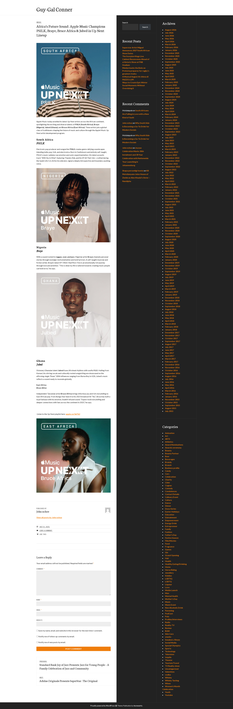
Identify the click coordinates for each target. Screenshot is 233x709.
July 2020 (169, 242)
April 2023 (169, 146)
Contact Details (172, 494)
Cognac (168, 485)
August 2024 (170, 99)
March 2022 (170, 184)
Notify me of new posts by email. (52, 642)
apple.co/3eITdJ (73, 414)
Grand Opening (172, 555)
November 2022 (172, 161)
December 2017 (172, 332)
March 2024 (170, 114)
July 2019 (169, 277)
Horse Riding (171, 570)
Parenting (169, 610)
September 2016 (172, 373)
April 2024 (169, 111)
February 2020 (171, 257)
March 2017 (170, 359)
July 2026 (169, 33)
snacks (168, 637)
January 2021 (171, 225)
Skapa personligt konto (132, 170)
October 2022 (171, 164)
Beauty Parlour (172, 453)
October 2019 (171, 268)
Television (169, 654)
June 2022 (169, 175)
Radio (167, 622)
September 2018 (172, 306)
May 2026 (169, 38)
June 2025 (169, 70)
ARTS (167, 439)
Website (39, 620)
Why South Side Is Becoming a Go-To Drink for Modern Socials (135, 126)
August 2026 (170, 30)
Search (125, 22)
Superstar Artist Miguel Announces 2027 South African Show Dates (136, 50)
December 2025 (172, 53)
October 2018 (171, 303)
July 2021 (169, 207)
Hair (167, 558)
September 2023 (172, 131)
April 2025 (169, 76)
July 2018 (169, 312)
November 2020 (172, 230)
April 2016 (169, 388)
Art (166, 436)
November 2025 (172, 56)
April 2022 (169, 181)
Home (168, 567)
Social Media (170, 642)
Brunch (168, 465)
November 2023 (172, 126)
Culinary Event (171, 497)
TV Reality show (172, 666)
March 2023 (170, 149)
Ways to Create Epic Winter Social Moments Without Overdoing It (134, 85)
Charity (168, 479)
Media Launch (171, 590)
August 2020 (170, 239)
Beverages (170, 459)
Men (167, 593)
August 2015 (170, 408)
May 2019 (169, 283)
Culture (168, 500)
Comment (40, 569)
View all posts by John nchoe (49, 517)
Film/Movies (170, 541)
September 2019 (172, 271)
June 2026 (169, 35)
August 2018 (170, 309)
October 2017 (171, 338)
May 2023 (169, 143)
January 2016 (171, 396)
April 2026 (169, 41)
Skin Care (169, 634)
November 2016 (172, 367)
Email (39, 610)
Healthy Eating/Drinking (176, 564)
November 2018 (172, 300)
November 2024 (172, 91)
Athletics (169, 442)
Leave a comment (46, 530)
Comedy (169, 488)
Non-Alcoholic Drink (174, 608)
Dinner (168, 506)
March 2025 (170, 79)
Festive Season (172, 538)
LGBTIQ (168, 578)
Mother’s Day (171, 599)
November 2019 (172, 265)
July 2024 (169, 102)
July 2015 (169, 411)
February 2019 (171, 292)
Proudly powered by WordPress (102, 706)
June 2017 (169, 350)
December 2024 (172, 88)
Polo (167, 616)
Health (168, 561)
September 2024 (172, 97)
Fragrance (169, 546)
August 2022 (170, 169)
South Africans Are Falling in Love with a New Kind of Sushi (135, 114)
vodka (168, 674)
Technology (170, 651)
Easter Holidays (172, 511)
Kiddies (168, 576)
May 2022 (169, 178)
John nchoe (127, 123)
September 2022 (172, 166)
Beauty (168, 450)
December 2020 (172, 228)
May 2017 (169, 353)
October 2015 (171, 402)
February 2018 (171, 327)
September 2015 (172, 405)
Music (39, 22)
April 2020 (169, 251)
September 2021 (172, 201)
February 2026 (171, 47)
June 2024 (169, 105)
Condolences (171, 491)
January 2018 (171, 329)
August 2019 (170, 274)
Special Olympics (172, 645)
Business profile (172, 468)
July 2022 (169, 172)
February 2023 (171, 152)
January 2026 (171, 50)
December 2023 (172, 123)
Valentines (170, 672)
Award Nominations (174, 445)
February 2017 (171, 361)
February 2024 (171, 117)
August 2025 (170, 65)
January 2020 (171, 260)
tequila (168, 657)
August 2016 (170, 376)
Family (168, 529)
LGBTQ (168, 581)
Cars (167, 474)
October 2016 (171, 370)
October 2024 (171, 94)
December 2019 (172, 262)
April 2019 (169, 286)
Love (167, 587)
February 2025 (171, 82)
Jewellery (169, 573)
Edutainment (171, 517)
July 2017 (169, 347)
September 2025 (172, 62)
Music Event (170, 605)
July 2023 (169, 137)
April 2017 (169, 356)
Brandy (168, 462)
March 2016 (170, 391)
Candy (168, 471)
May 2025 (169, 73)
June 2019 (169, 280)
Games (168, 549)
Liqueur (168, 584)
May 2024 (169, 108)
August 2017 (170, 344)
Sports (168, 648)
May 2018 (169, 318)
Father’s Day (171, 535)
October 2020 (171, 233)
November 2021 (172, 196)
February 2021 (171, 222)
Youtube (169, 695)
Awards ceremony (173, 447)
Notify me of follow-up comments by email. (56, 636)
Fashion (168, 532)
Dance (168, 503)
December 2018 (172, 297)
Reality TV (169, 625)
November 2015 (172, 399)
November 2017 (172, 335)
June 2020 (169, 245)
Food (167, 543)
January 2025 (171, 85)
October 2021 (171, 198)
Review (168, 628)
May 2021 (169, 213)
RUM (167, 631)
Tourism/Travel (172, 663)
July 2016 (169, 379)
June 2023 (169, 140)
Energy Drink (171, 523)
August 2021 (170, 204)
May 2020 (169, 248)
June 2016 (169, 382)
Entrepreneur (171, 526)
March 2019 (170, 289)
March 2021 (170, 219)
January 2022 (171, 190)
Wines (168, 683)
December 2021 (172, 193)
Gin (166, 552)
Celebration (170, 477)
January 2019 (171, 294)
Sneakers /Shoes (172, 640)
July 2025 (169, 67)
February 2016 (171, 393)
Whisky (168, 677)
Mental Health (171, 596)
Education (169, 514)
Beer (167, 456)
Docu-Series (170, 509)
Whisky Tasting (172, 680)
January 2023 (171, 155)
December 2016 (172, 364)
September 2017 (172, 341)
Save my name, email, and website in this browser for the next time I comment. (70, 630)
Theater (168, 660)
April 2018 (169, 321)
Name (38, 600)
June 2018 (169, 315)
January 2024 (171, 120)
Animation (169, 433)
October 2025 (171, 59)
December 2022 (172, 158)
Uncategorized (172, 669)
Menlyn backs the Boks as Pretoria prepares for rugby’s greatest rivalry (135, 71)
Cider (167, 482)
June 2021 (169, 210)
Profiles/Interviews (173, 619)
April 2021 (169, 216)
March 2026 (170, 44)
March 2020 (170, 254)
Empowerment (172, 520)
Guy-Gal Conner (54, 9)
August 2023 (170, 134)
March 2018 (170, 324)
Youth (167, 692)
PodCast (169, 613)
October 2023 (171, 129)
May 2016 (169, 385)
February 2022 (171, 187)
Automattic (138, 706)
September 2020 (172, 236)
